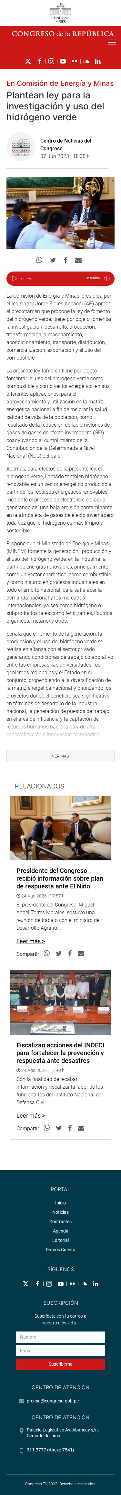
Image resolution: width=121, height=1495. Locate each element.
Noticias (60, 1212)
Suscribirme (60, 1364)
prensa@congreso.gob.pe (53, 1400)
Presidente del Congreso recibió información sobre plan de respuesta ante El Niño (59, 878)
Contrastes (60, 1221)
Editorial (60, 1240)
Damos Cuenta (61, 1249)
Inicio (60, 1202)
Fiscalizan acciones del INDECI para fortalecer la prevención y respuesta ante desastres (60, 1052)
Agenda (60, 1230)
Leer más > (30, 941)
